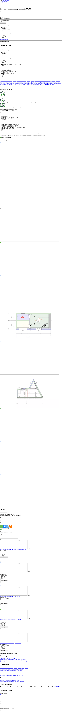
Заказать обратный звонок (5, 687)
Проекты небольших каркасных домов (39, 82)
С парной (20, 670)
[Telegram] (7, 526)
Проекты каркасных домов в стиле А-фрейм (9, 84)
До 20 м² (15, 668)
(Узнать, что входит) (17, 77)
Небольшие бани (3, 668)
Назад (1, 5)
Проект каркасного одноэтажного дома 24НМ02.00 (10, 596)
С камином (7, 661)
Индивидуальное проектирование (7, 680)
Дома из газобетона (11, 658)
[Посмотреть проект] (9, 548)
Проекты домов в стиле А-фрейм (43, 81)
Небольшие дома (3, 659)
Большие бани (10, 668)
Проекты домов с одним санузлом (29, 81)
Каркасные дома (3, 658)
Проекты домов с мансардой (41, 84)
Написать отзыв (3, 512)
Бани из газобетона (11, 666)
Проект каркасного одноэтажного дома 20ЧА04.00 (10, 572)
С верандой (33, 661)
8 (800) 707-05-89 (56, 686)
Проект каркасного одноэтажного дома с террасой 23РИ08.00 (13, 549)
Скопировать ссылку (4, 528)
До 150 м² (20, 659)
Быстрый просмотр (3, 556)
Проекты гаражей (12, 675)
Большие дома (10, 659)
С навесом (24, 661)
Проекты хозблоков (4, 675)
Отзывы (4, 3)
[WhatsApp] (1, 526)
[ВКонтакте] (4, 526)
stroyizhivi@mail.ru (15, 687)
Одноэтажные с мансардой (11, 669)
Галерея (4, 2)
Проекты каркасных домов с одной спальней (12, 83)
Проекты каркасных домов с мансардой (27, 84)
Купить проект (3, 22)
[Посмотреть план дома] (22, 548)
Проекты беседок (19, 675)
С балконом (39, 661)
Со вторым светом (13, 661)
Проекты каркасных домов (5, 79)
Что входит (4, 1)
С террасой (2, 661)
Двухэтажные (18, 660)
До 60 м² (22, 668)
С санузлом (10, 670)
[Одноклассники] (10, 526)
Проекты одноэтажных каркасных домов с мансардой (19, 82)
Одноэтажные (3, 660)
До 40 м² (19, 668)
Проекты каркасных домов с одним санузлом (30, 83)
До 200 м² (24, 659)
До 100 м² (15, 659)
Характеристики (5, 0)
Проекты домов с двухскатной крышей (36, 79)
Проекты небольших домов (50, 79)
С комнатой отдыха (4, 670)
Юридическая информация (5, 681)
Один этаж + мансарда (10, 660)
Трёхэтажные (24, 660)
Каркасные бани (3, 666)
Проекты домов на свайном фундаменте (19, 79)
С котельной (28, 661)
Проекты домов (50, 84)
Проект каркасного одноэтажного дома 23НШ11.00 (10, 643)
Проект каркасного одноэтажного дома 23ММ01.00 (10, 619)
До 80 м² (26, 668)
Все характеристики (4, 39)
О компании (16, 680)
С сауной (19, 661)
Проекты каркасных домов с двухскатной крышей (50, 83)
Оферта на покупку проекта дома (18, 681)
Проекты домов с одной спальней (15, 81)
